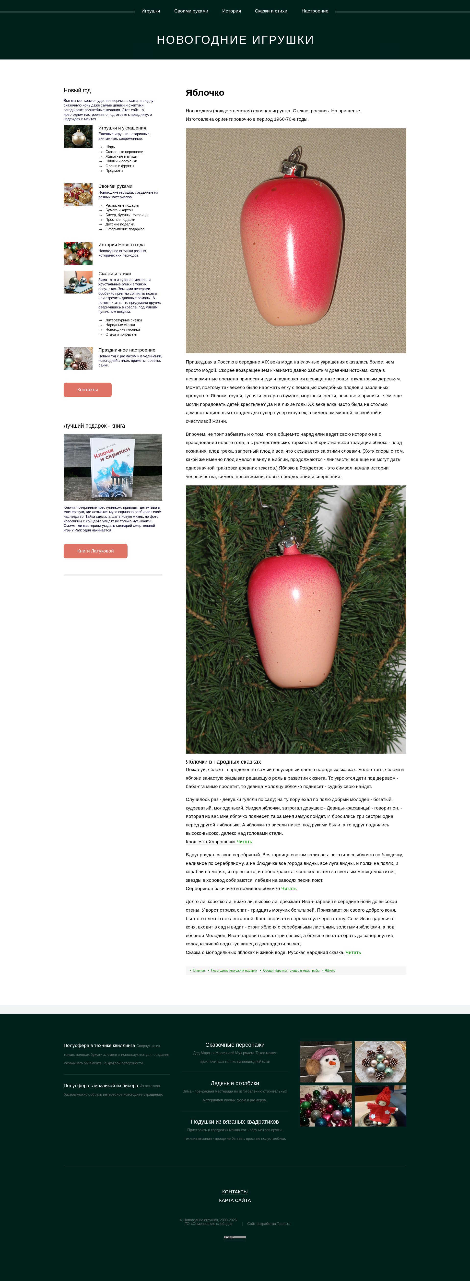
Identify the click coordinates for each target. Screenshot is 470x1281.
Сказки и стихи (114, 273)
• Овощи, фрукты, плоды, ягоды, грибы (290, 970)
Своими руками (115, 186)
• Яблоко (328, 970)
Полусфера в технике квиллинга (99, 1045)
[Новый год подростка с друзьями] (326, 1061)
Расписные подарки (122, 205)
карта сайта (235, 1200)
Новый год (77, 90)
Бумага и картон (119, 210)
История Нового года (121, 244)
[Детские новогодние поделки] (380, 1061)
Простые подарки (120, 220)
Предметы (114, 171)
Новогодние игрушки (236, 40)
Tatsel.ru (283, 1224)
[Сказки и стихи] (78, 282)
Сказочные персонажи (124, 152)
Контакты (87, 389)
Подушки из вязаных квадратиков (235, 1121)
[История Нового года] (78, 253)
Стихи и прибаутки (121, 334)
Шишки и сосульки (121, 161)
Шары (111, 147)
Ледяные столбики (235, 1083)
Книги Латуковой (95, 550)
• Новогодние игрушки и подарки (232, 970)
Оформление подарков (125, 229)
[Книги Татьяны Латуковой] (113, 467)
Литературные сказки (124, 320)
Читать (219, 841)
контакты (235, 1191)
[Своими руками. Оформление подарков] (326, 1106)
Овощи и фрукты (120, 166)
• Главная (197, 970)
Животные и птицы (122, 156)
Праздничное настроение (126, 350)
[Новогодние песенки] (380, 1106)
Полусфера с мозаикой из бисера (101, 1085)
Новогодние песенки (123, 329)
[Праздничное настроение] (78, 358)
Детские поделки (120, 224)
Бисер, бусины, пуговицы (127, 215)
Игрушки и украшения (122, 127)
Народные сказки (120, 325)
